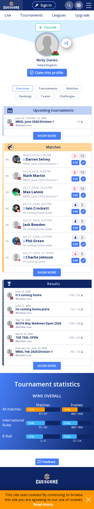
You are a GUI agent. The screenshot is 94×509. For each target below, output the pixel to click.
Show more (46, 136)
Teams (45, 96)
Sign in (46, 5)
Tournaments (31, 15)
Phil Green (35, 241)
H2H (75, 162)
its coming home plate (32, 309)
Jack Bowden (34, 224)
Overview (22, 88)
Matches (72, 88)
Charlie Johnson (39, 257)
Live (8, 15)
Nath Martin (34, 175)
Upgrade (82, 15)
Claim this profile (49, 72)
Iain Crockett (37, 208)
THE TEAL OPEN (27, 337)
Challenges (67, 96)
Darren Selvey (38, 159)
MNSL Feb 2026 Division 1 (34, 352)
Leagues (59, 15)
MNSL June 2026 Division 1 (35, 122)
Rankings (25, 96)
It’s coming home (29, 295)
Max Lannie (33, 192)
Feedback (48, 462)
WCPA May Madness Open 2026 (38, 323)
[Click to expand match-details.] (83, 162)
